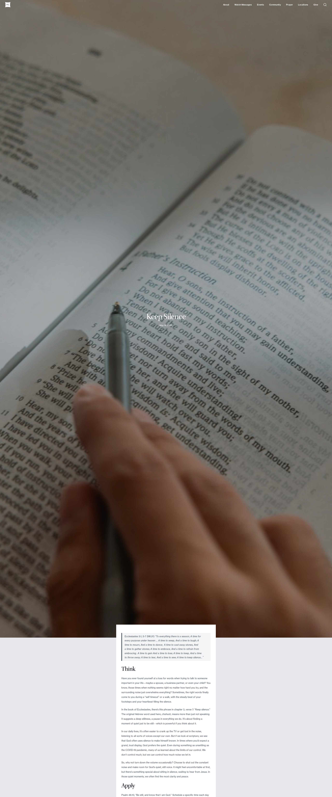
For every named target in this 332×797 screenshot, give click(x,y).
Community (275, 4)
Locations (303, 4)
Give (315, 4)
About (226, 4)
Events (260, 4)
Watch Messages (243, 4)
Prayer (289, 4)
